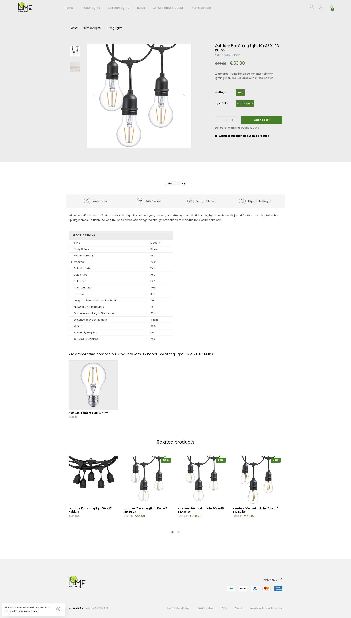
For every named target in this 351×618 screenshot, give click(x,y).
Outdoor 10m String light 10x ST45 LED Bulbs (255, 510)
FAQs (224, 608)
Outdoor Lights (92, 28)
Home (68, 7)
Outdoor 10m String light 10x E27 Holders (90, 510)
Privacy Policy (205, 608)
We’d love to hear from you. (266, 608)
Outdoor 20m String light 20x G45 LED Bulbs (201, 510)
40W (240, 92)
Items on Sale (201, 7)
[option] (139, 96)
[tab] (176, 183)
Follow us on (272, 579)
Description (175, 183)
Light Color (221, 103)
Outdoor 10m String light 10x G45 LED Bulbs (145, 510)
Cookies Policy (29, 611)
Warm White (245, 103)
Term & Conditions (178, 608)
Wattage (220, 92)
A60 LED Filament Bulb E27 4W (88, 413)
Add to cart (262, 120)
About (238, 608)
